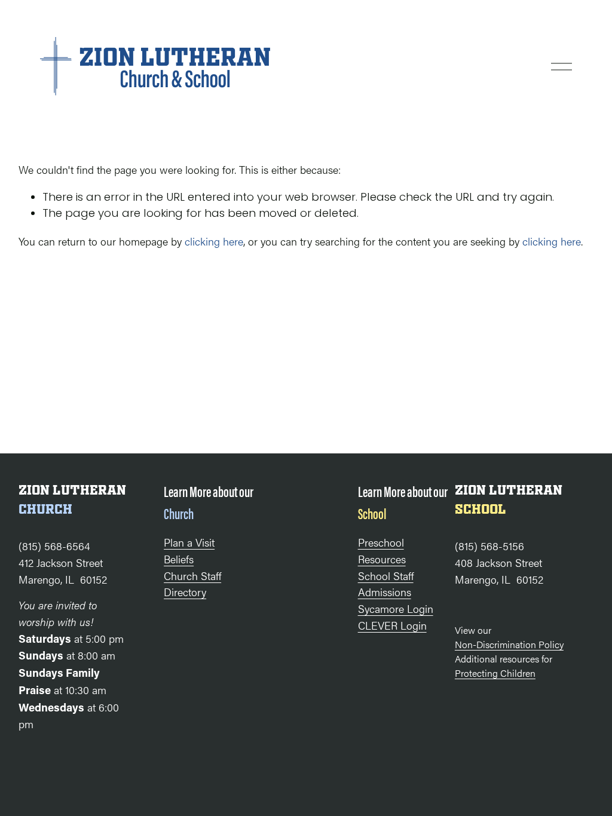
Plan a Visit (189, 542)
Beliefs (179, 558)
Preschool (381, 542)
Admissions (384, 591)
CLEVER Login (392, 625)
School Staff (386, 575)
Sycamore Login (395, 608)
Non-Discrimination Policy (509, 644)
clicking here (214, 241)
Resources (382, 558)
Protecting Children (495, 673)
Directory (185, 591)
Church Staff (192, 575)
